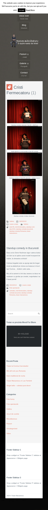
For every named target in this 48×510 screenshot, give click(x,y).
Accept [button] (21, 10)
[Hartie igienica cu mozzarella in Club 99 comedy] (25, 138)
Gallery (11, 221)
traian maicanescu (22, 295)
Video (9, 433)
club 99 (11, 227)
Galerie (23, 64)
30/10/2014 (13, 285)
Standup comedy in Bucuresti (22, 248)
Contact (24, 74)
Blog (24, 26)
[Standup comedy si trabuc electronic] (24, 196)
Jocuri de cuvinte (13, 414)
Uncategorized (12, 428)
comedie (12, 291)
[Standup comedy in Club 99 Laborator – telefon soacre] (25, 164)
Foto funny (10, 399)
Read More (30, 10)
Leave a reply (13, 224)
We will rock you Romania (16, 371)
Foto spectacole (14, 288)
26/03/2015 (22, 221)
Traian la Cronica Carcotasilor (17, 366)
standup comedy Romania (17, 231)
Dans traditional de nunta (16, 376)
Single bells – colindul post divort (19, 385)
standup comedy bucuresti (24, 229)
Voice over (24, 17)
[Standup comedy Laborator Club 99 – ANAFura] (25, 111)
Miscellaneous (12, 419)
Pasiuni (23, 55)
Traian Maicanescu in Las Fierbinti (19, 381)
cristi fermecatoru (20, 227)
